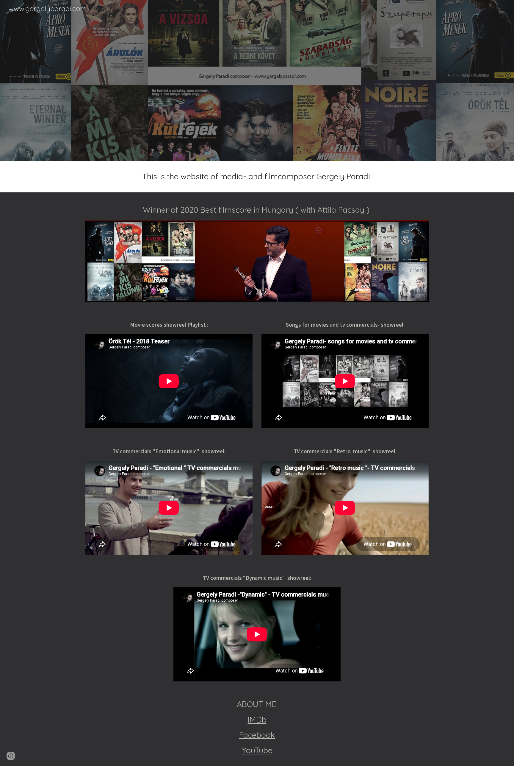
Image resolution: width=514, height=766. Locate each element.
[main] (257, 176)
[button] (11, 756)
